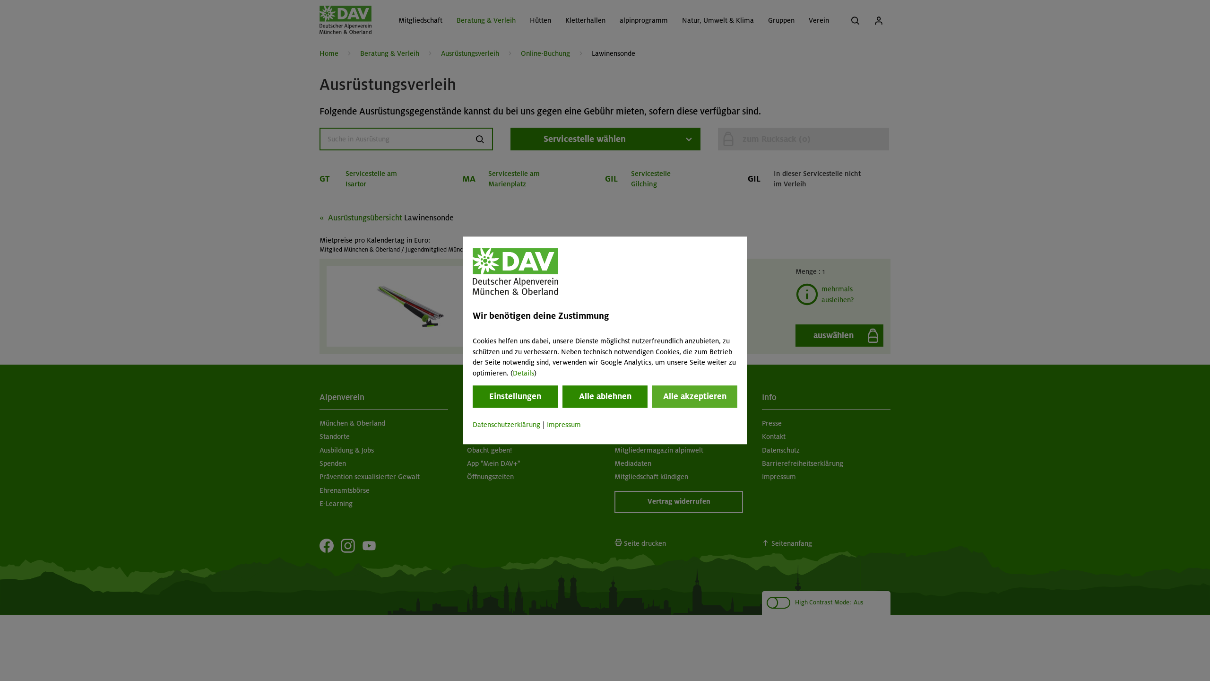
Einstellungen (515, 396)
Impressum (564, 424)
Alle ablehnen (605, 396)
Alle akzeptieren (694, 396)
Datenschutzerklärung (506, 424)
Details (523, 373)
